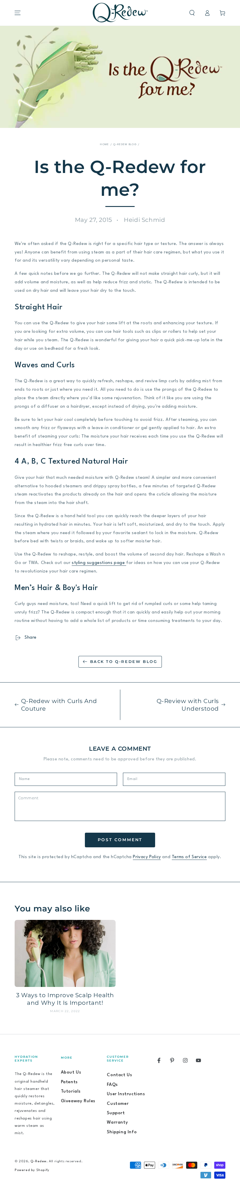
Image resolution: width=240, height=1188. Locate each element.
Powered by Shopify (32, 1170)
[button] (192, 12)
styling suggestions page (99, 563)
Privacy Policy (147, 857)
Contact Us (119, 1075)
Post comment (120, 839)
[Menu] (17, 12)
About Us (71, 1072)
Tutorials (71, 1091)
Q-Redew (38, 1161)
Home (104, 144)
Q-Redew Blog (125, 144)
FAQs (112, 1085)
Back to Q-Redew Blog (123, 661)
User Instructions (126, 1094)
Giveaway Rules (78, 1101)
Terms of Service (189, 857)
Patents (69, 1082)
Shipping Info (122, 1132)
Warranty (117, 1122)
